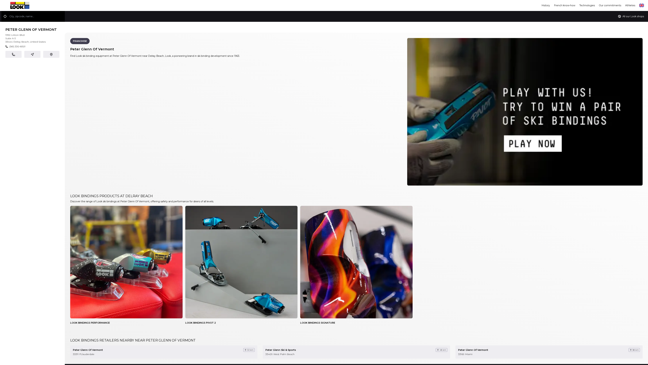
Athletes (630, 5)
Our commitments (610, 5)
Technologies (587, 5)
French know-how (564, 5)
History (546, 5)
